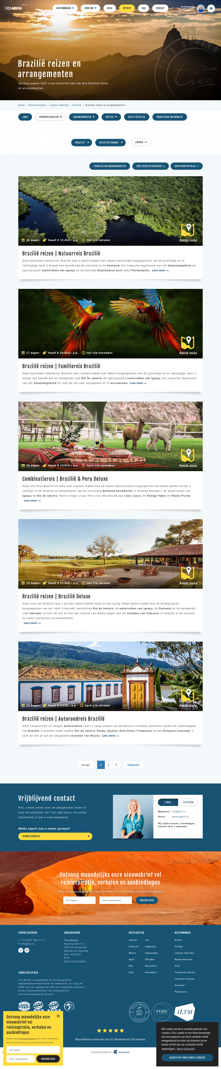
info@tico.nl (179, 811)
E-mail (167, 802)
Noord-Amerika (184, 959)
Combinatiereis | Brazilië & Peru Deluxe (65, 479)
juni (131, 972)
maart (132, 952)
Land (25, 117)
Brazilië (77, 105)
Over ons (89, 8)
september (151, 952)
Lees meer (159, 270)
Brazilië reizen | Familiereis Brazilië (61, 366)
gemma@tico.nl (180, 816)
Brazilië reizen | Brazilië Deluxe (56, 596)
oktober (150, 959)
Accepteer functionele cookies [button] (187, 1057)
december (151, 972)
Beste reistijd (136, 117)
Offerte (127, 8)
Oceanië (179, 985)
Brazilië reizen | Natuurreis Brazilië (61, 254)
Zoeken (139, 142)
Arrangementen (82, 117)
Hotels (110, 117)
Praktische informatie (170, 117)
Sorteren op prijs (185, 166)
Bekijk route (188, 240)
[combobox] (81, 142)
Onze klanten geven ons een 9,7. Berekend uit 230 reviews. (110, 1039)
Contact (160, 8)
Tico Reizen (13, 8)
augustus (150, 946)
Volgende (133, 765)
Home (21, 105)
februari (134, 946)
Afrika (178, 940)
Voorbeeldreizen (49, 117)
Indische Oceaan (184, 978)
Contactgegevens (27, 932)
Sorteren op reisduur (150, 166)
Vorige (86, 765)
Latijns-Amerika (59, 105)
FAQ (143, 8)
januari (133, 940)
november (151, 965)
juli (147, 940)
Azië (177, 965)
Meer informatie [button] (186, 1048)
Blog (109, 8)
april (131, 959)
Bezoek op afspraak (76, 950)
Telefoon (188, 802)
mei (131, 965)
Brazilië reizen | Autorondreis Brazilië (63, 719)
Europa (179, 946)
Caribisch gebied (185, 972)
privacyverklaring (27, 1038)
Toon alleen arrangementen (110, 166)
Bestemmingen (63, 8)
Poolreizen (181, 991)
